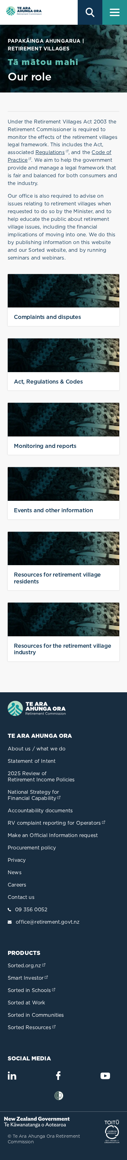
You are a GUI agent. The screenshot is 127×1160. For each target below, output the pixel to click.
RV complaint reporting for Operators (57, 822)
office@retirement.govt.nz (48, 921)
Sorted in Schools (32, 990)
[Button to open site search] (90, 12)
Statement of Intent (31, 761)
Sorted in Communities (36, 1015)
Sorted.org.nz (27, 965)
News (15, 872)
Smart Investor (28, 977)
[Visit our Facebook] (58, 1078)
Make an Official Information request (53, 835)
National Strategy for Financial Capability (35, 794)
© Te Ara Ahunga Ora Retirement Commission (44, 1139)
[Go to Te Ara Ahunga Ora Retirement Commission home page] (23, 12)
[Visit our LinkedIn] (12, 1078)
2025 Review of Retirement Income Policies (41, 776)
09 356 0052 (31, 909)
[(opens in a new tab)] (39, 1126)
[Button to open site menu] (114, 12)
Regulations (51, 152)
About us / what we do (37, 748)
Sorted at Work (26, 1002)
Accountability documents (40, 810)
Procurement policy (32, 847)
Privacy (17, 860)
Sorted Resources (32, 1027)
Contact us (21, 897)
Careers (17, 884)
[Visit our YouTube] (105, 1078)
